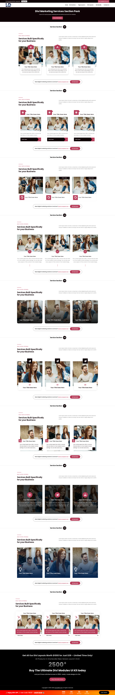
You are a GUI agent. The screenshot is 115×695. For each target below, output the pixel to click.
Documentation (57, 18)
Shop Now (24, 1)
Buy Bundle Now (57, 679)
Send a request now (63, 82)
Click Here (39, 63)
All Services (75, 82)
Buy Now (104, 692)
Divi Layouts (90, 5)
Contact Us (106, 5)
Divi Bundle (98, 5)
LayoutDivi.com (59, 687)
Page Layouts (81, 5)
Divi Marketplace (104, 1)
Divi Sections (72, 5)
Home (66, 5)
